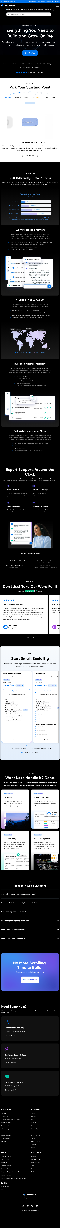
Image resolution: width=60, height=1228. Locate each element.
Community (34, 1129)
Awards (33, 1147)
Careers (33, 1125)
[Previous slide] (27, 637)
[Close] (53, 10)
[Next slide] (32, 637)
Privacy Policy (5, 1159)
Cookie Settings (15, 1175)
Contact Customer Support (30, 553)
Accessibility (4, 1169)
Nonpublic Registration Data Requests (12, 1172)
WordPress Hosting (6, 1122)
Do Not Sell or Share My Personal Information (15, 1178)
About (33, 1113)
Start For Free (30, 155)
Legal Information (6, 1156)
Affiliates (33, 1116)
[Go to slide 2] (30, 745)
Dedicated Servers (6, 1135)
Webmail (3, 1190)
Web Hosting (5, 1129)
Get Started (30, 53)
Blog (32, 1119)
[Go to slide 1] (27, 745)
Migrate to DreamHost (7, 1125)
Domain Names (5, 1138)
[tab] (8, 97)
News (39, 1)
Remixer (3, 1113)
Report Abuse (5, 1162)
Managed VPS (5, 1116)
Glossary (33, 1122)
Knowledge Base (32, 1)
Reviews (33, 1144)
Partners (33, 1138)
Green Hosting (35, 1135)
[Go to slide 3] (33, 745)
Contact (33, 1156)
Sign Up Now (16, 691)
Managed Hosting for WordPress (10, 1119)
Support (43, 1)
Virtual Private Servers (7, 1132)
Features (3, 1141)
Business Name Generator (38, 1172)
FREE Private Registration (43, 9)
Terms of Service (6, 1165)
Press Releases (35, 1141)
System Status (35, 1162)
